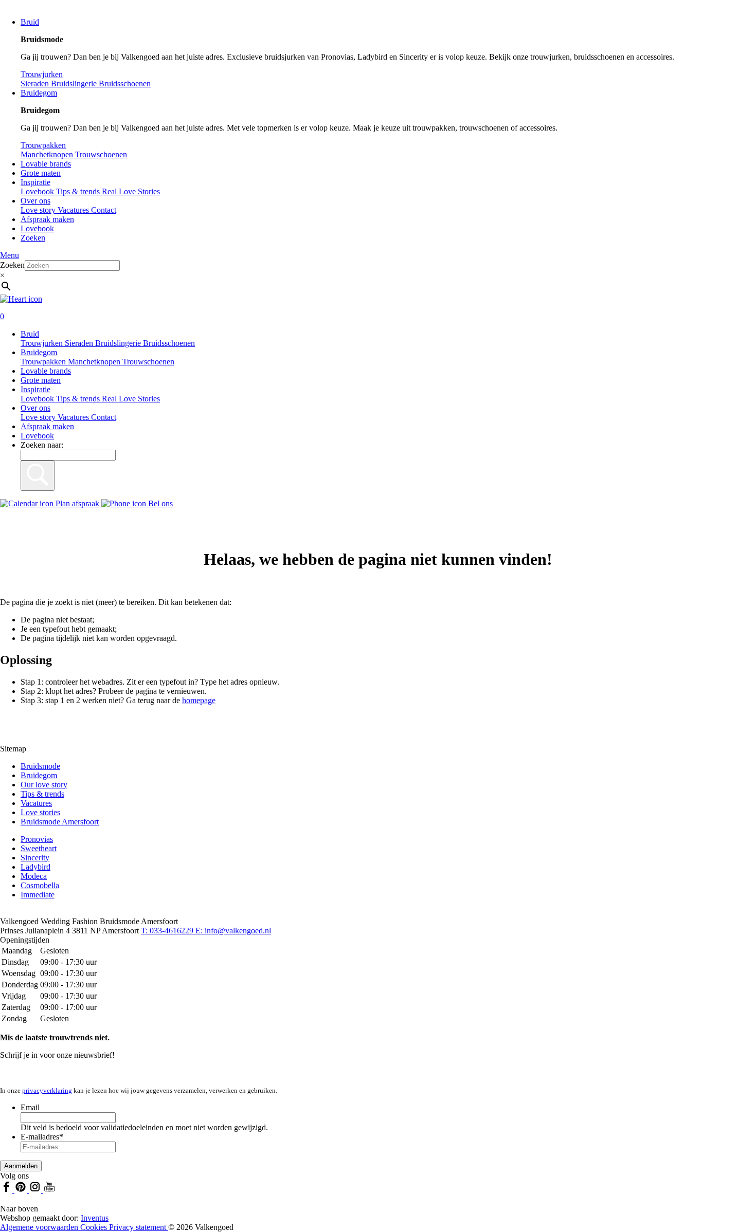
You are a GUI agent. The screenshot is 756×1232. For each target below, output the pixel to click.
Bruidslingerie (119, 343)
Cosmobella (40, 885)
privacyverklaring (47, 1090)
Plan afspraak (77, 503)
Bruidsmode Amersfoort (60, 821)
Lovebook (37, 228)
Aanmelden (21, 1166)
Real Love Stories (131, 398)
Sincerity (35, 857)
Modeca (34, 876)
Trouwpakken (44, 361)
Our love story (44, 784)
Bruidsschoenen (169, 343)
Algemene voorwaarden (40, 1227)
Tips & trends (79, 398)
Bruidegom (39, 92)
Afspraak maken (47, 219)
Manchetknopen (95, 361)
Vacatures (74, 210)
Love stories (40, 812)
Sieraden (80, 343)
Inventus (95, 1217)
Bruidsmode (40, 766)
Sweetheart (39, 848)
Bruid (30, 21)
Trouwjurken (43, 343)
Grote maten (41, 173)
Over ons (35, 200)
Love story (39, 210)
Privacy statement (138, 1227)
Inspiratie (35, 182)
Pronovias (37, 839)
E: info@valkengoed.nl (233, 930)
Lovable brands (46, 163)
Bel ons (159, 503)
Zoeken (33, 237)
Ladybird (35, 866)
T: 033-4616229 (168, 930)
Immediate (38, 894)
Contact (103, 210)
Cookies (94, 1227)
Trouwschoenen (148, 361)
